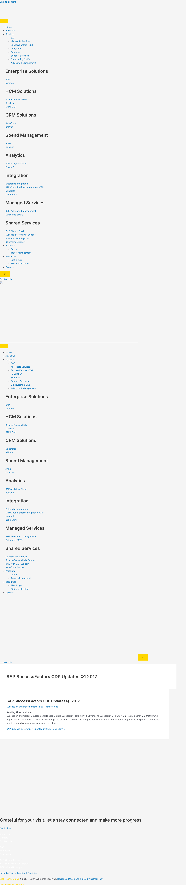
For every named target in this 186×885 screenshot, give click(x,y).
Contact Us (6, 841)
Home (8, 27)
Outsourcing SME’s (20, 59)
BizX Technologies (9, 878)
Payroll (14, 249)
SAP (13, 37)
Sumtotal (15, 52)
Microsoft (5, 850)
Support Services (20, 55)
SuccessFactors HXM (22, 45)
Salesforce (5, 854)
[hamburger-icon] (4, 21)
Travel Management (21, 252)
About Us (10, 30)
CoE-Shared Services (11, 860)
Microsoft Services (20, 41)
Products (10, 245)
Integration (16, 48)
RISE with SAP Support (12, 867)
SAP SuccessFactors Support (15, 863)
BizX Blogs (16, 260)
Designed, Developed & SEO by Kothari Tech (80, 878)
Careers (9, 267)
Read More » (36, 729)
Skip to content (8, 1)
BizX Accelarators (20, 263)
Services (9, 34)
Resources (10, 256)
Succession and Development (22, 706)
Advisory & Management (23, 63)
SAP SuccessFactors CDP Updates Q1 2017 (43, 701)
